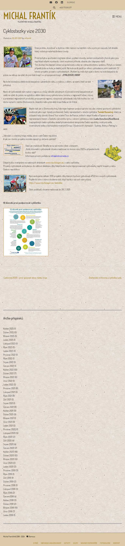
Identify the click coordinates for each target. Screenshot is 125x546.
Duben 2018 (8, 504)
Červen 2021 (8, 407)
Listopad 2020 (9, 433)
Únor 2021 (7, 421)
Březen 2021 (8, 418)
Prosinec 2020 (9, 429)
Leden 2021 (8, 425)
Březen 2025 (8, 336)
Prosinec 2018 (9, 485)
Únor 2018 (7, 511)
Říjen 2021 (7, 395)
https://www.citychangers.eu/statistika (45, 182)
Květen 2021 (8, 410)
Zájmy (75, 543)
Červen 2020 (8, 448)
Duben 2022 (8, 373)
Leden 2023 (8, 351)
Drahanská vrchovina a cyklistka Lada (105, 277)
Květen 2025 (8, 328)
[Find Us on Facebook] (56, 2)
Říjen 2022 (7, 358)
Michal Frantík (29, 15)
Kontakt (116, 543)
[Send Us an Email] (51, 2)
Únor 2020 (8, 463)
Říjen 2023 (7, 347)
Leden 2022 (8, 384)
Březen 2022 (8, 377)
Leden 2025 (8, 339)
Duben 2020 (8, 455)
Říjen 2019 (7, 474)
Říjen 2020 (8, 436)
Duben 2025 (8, 332)
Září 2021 (7, 399)
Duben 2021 (8, 414)
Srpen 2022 (8, 362)
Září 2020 (7, 440)
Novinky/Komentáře (89, 543)
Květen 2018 (8, 500)
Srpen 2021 (8, 403)
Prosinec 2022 (9, 354)
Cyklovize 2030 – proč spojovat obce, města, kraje (25, 277)
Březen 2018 (8, 507)
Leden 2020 (8, 466)
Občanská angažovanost (51, 543)
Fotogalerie (105, 543)
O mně (35, 543)
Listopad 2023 (9, 343)
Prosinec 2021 (9, 388)
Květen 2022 (8, 369)
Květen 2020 (8, 451)
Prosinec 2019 (9, 470)
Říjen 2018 (7, 492)
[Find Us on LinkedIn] (62, 2)
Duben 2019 (8, 481)
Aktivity (67, 543)
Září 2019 (7, 477)
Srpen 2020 (8, 444)
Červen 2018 (8, 496)
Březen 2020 (8, 459)
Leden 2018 (8, 515)
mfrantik (27, 38)
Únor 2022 (7, 380)
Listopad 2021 (9, 392)
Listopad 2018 (9, 489)
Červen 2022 (8, 366)
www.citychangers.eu (55, 162)
